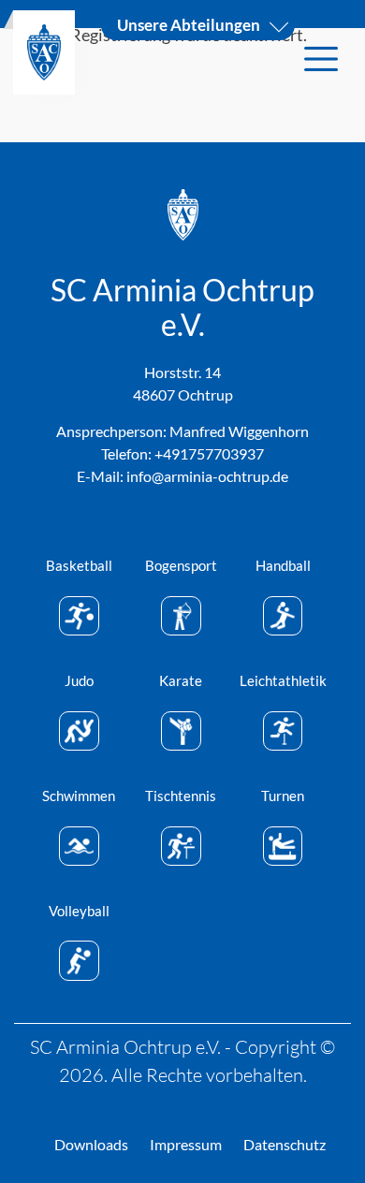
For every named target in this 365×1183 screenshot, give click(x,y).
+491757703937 (209, 453)
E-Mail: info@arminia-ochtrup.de (182, 476)
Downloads (91, 1144)
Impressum (186, 1144)
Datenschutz (284, 1144)
